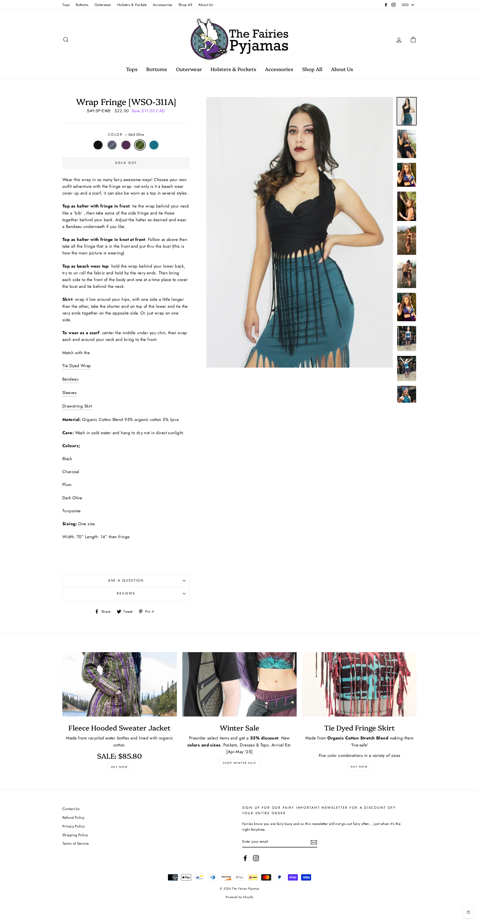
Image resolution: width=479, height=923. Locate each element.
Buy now (119, 767)
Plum (126, 145)
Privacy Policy (73, 826)
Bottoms (82, 4)
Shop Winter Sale (239, 763)
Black (98, 145)
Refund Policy (73, 817)
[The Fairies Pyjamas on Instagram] (256, 858)
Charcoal (112, 145)
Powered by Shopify (239, 897)
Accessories (162, 4)
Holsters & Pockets (132, 4)
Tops (66, 4)
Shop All (185, 4)
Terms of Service (75, 843)
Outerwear (103, 4)
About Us (205, 4)
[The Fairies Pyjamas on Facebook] (245, 858)
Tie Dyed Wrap (76, 366)
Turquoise (154, 145)
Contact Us (71, 808)
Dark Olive (140, 145)
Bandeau (70, 379)
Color (126, 134)
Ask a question (126, 580)
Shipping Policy (75, 834)
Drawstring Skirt (77, 406)
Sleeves (69, 393)
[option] (299, 232)
